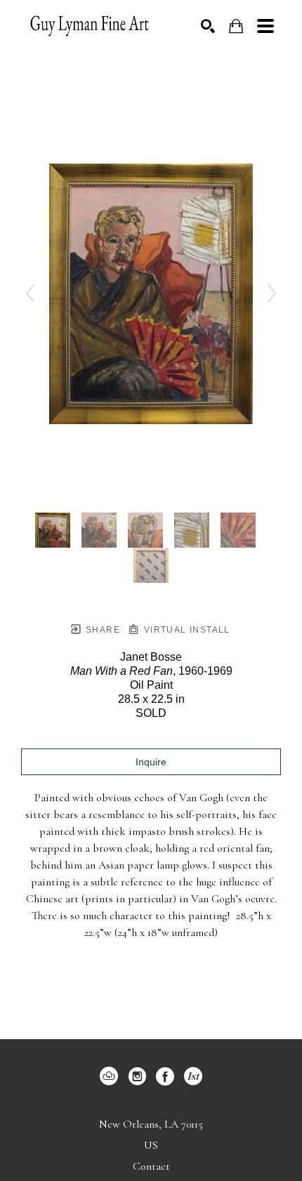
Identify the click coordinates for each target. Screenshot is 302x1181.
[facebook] (165, 1076)
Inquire (151, 761)
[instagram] (137, 1076)
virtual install (185, 630)
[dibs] (193, 1076)
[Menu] (265, 26)
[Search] (208, 26)
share (101, 630)
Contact (151, 1166)
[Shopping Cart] (236, 26)
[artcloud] (109, 1076)
